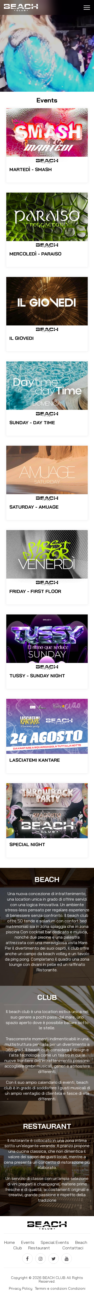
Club (17, 1247)
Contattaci (72, 1247)
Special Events (55, 1242)
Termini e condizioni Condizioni (60, 1288)
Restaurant (39, 1247)
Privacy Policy (20, 1288)
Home (9, 1242)
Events (27, 1242)
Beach (81, 1242)
